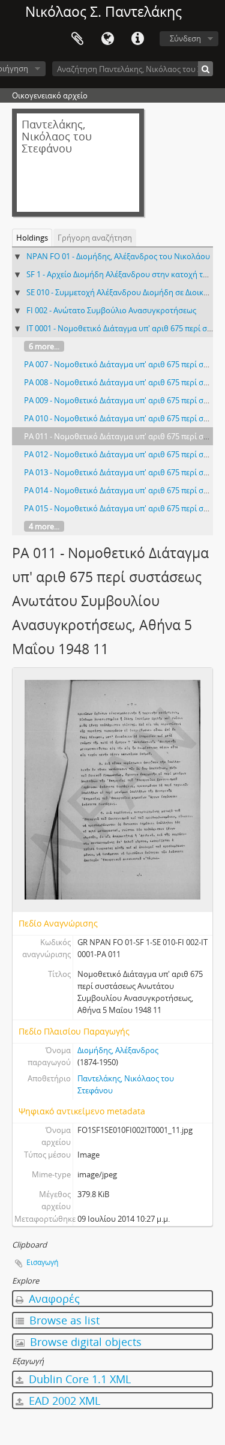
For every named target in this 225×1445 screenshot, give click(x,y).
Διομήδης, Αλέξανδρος (117, 1050)
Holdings (32, 237)
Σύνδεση (185, 38)
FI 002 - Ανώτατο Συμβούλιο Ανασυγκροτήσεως (111, 310)
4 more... (44, 526)
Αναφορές (53, 1298)
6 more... (44, 346)
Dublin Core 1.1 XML (78, 1379)
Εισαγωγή (42, 1262)
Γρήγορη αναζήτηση (95, 237)
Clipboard (77, 39)
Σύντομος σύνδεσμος (137, 39)
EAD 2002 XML (63, 1400)
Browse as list (63, 1320)
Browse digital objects (84, 1342)
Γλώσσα (107, 39)
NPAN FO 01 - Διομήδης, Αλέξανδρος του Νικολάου (118, 256)
